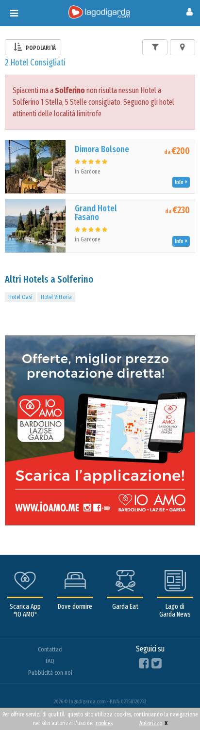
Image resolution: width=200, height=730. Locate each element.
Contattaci (50, 649)
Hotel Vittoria (56, 297)
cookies (104, 723)
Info (180, 182)
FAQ (50, 661)
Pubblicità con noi (50, 672)
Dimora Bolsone (102, 149)
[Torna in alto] (172, 702)
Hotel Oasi (20, 297)
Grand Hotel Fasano (96, 212)
